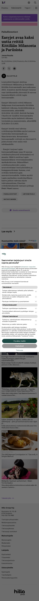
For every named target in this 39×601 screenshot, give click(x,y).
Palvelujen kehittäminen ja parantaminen (15, 301)
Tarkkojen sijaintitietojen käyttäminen (14, 308)
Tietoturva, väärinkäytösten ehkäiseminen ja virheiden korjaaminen (16, 320)
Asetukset (19, 346)
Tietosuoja (19, 350)
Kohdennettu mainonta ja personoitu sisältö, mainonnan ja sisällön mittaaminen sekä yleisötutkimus (16, 297)
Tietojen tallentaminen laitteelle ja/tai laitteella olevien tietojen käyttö (17, 291)
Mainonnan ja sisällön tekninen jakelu (14, 324)
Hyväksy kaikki (20, 341)
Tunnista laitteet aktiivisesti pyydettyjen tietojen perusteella (18, 312)
